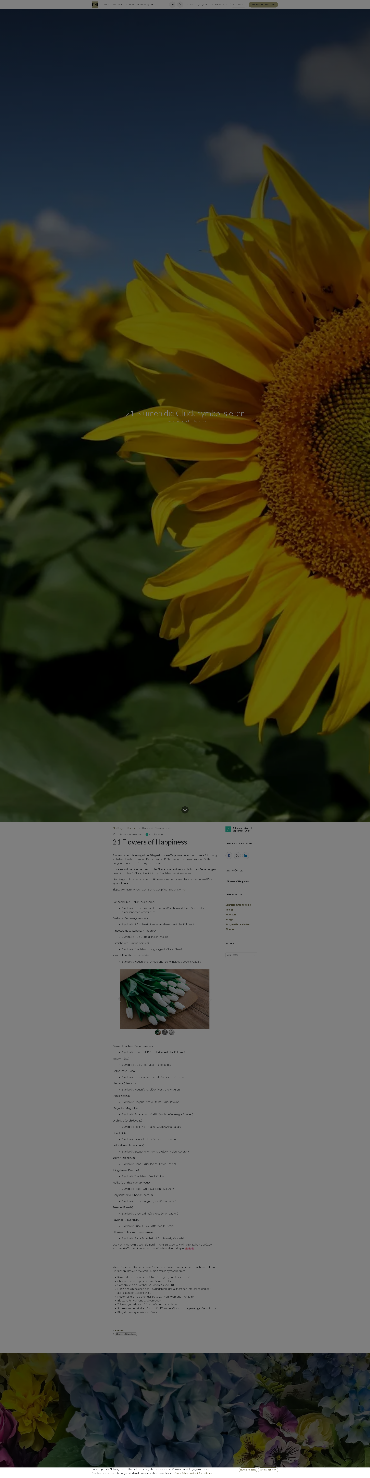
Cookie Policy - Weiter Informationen (193, 1473)
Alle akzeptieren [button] (268, 1469)
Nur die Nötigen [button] (248, 1469)
